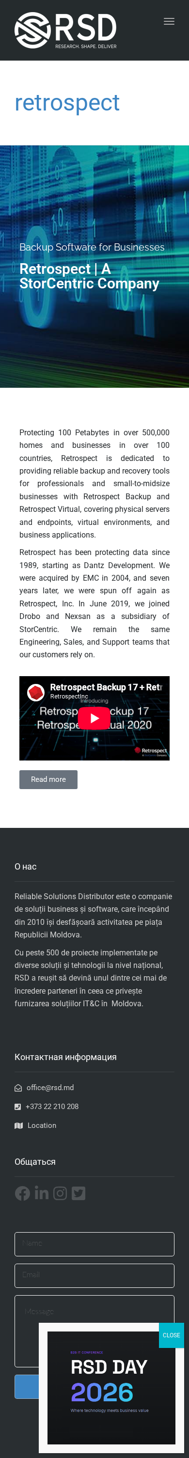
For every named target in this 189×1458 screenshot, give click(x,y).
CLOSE (171, 1335)
